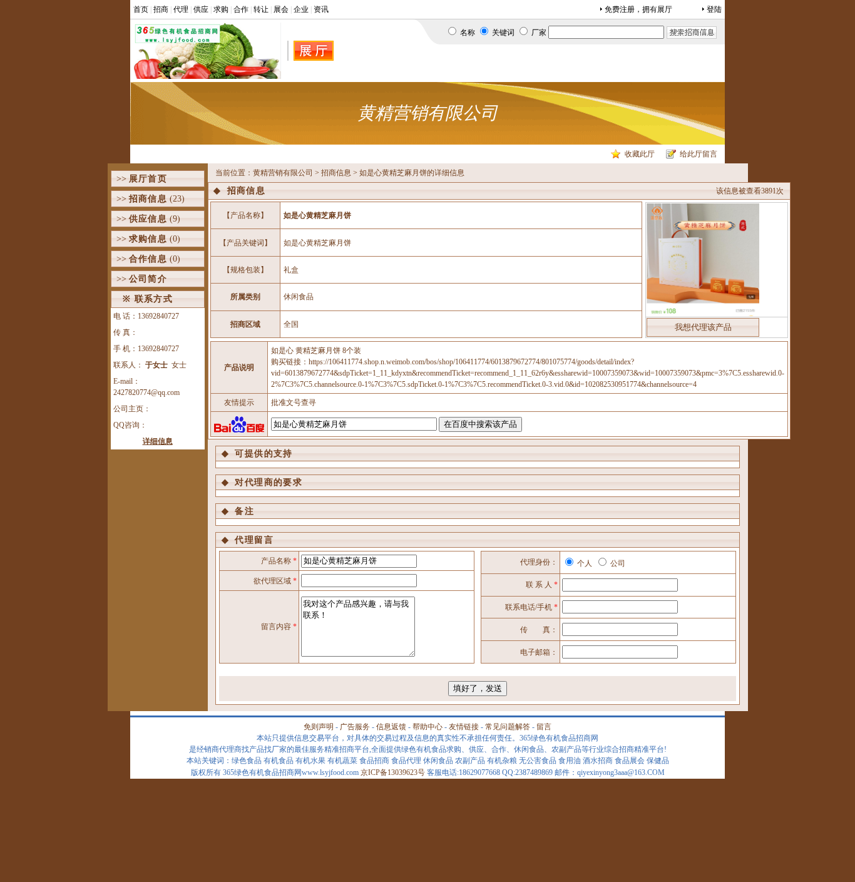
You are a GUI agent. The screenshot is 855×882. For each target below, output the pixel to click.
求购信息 (148, 239)
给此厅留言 (698, 154)
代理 (180, 9)
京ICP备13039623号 (393, 772)
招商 (160, 9)
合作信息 (148, 259)
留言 (543, 726)
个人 (583, 563)
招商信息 (148, 198)
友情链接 (464, 726)
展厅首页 (148, 178)
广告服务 (355, 726)
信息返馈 (391, 726)
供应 (200, 9)
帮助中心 (427, 726)
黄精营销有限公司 (283, 172)
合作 (240, 9)
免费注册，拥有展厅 (638, 9)
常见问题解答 (507, 726)
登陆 (714, 9)
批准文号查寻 (293, 402)
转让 (261, 9)
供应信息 (148, 218)
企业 (301, 9)
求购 (220, 9)
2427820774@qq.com (146, 392)
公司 (616, 563)
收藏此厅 (640, 154)
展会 (281, 9)
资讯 (321, 9)
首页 (140, 9)
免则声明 (319, 726)
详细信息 (158, 441)
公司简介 (148, 279)
